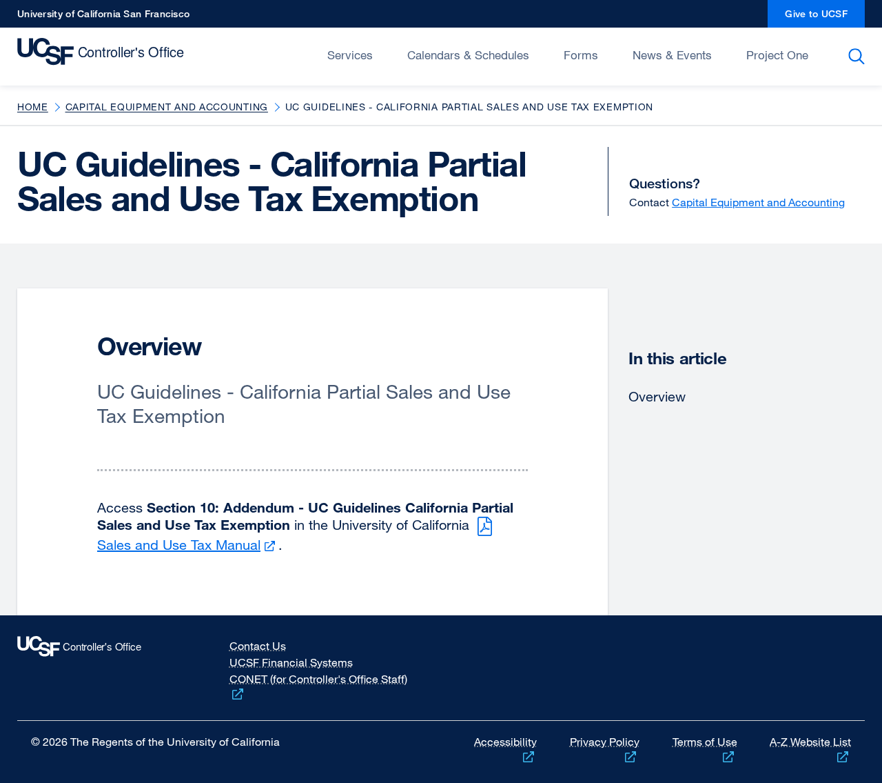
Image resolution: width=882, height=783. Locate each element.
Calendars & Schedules (468, 55)
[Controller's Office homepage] (102, 668)
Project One (777, 55)
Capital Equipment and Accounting (166, 106)
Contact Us (257, 646)
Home (32, 106)
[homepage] (103, 55)
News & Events (672, 55)
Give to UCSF (825, 18)
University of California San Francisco (103, 18)
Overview (657, 396)
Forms (581, 55)
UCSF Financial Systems (291, 662)
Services (350, 55)
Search (859, 57)
